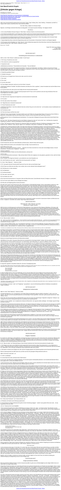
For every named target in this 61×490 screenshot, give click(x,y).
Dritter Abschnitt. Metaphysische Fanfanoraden (10, 17)
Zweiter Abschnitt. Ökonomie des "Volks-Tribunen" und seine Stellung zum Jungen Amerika (19, 16)
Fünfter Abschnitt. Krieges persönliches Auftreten (10, 19)
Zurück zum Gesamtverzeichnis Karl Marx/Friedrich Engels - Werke (30, 0)
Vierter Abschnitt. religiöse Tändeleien (8, 18)
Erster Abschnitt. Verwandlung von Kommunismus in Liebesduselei (14, 15)
